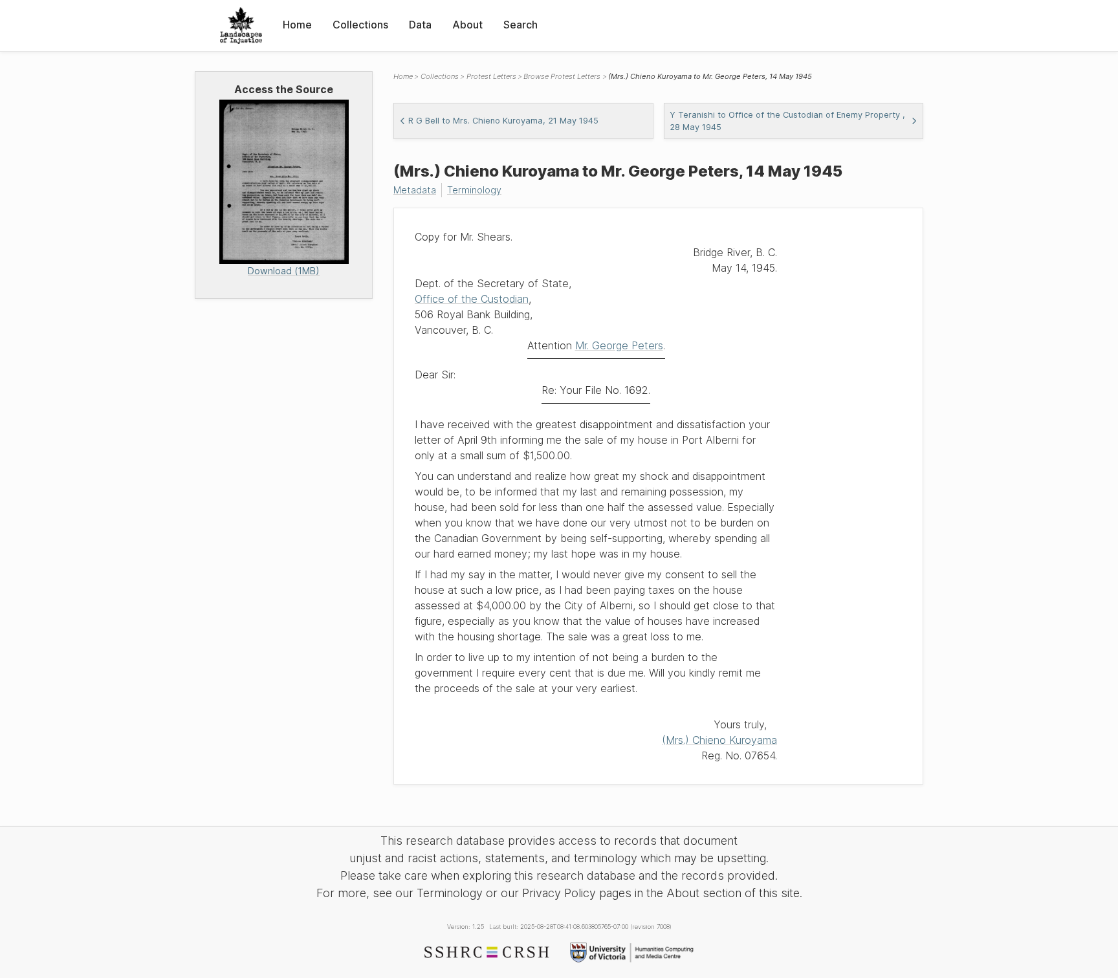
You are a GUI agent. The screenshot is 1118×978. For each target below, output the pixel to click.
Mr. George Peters (619, 345)
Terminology (474, 189)
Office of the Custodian (472, 298)
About (467, 24)
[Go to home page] (241, 25)
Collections (360, 24)
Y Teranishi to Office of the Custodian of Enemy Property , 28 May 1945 (787, 121)
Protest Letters (491, 76)
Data (420, 24)
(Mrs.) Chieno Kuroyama (719, 740)
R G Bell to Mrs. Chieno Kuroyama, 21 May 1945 (503, 120)
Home (297, 24)
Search (520, 24)
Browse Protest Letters (561, 76)
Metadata (414, 189)
